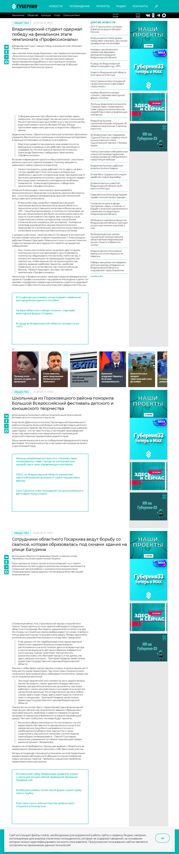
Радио (121, 6)
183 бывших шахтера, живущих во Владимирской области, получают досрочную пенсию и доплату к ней (109, 224)
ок (162, 838)
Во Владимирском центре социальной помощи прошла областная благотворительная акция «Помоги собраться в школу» (106, 239)
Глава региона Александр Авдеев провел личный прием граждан (108, 196)
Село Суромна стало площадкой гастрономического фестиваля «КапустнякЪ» (107, 84)
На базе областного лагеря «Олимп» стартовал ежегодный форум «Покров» (45, 312)
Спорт (57, 15)
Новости (56, 6)
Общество (32, 15)
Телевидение (79, 6)
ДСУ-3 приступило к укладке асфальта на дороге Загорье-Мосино (106, 29)
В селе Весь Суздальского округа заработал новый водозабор (108, 175)
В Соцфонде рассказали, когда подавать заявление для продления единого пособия (48, 299)
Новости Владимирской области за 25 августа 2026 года (108, 73)
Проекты (103, 6)
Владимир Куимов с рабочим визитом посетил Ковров (106, 167)
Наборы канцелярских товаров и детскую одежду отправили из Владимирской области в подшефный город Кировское (108, 266)
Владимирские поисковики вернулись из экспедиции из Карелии (106, 254)
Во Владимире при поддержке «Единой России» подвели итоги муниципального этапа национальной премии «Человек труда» (108, 140)
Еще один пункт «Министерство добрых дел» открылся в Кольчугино (45, 805)
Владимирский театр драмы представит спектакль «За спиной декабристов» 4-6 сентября (108, 41)
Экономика (18, 15)
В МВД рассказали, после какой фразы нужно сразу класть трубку (48, 792)
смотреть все (96, 276)
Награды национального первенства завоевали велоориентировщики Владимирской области (104, 53)
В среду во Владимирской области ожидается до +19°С (47, 325)
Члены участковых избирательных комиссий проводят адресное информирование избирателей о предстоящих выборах (109, 155)
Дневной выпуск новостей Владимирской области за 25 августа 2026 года (106, 186)
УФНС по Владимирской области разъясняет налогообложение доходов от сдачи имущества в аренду (48, 477)
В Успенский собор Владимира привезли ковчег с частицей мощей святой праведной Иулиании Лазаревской (47, 777)
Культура (46, 15)
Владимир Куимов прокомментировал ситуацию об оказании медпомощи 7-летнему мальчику (108, 124)
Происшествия (71, 15)
